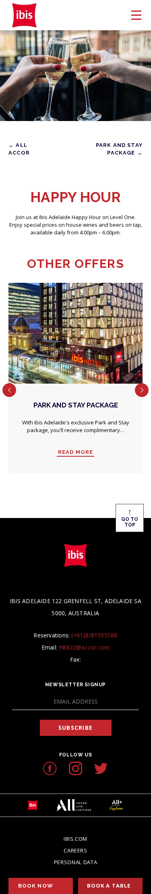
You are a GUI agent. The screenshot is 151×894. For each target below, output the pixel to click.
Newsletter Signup (75, 684)
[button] (9, 390)
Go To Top (129, 517)
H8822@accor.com (84, 647)
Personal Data (75, 862)
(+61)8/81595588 (94, 635)
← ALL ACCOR (19, 149)
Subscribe (75, 727)
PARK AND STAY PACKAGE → (119, 149)
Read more (75, 452)
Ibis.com (75, 838)
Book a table (109, 885)
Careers (75, 850)
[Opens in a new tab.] (49, 768)
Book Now (35, 886)
